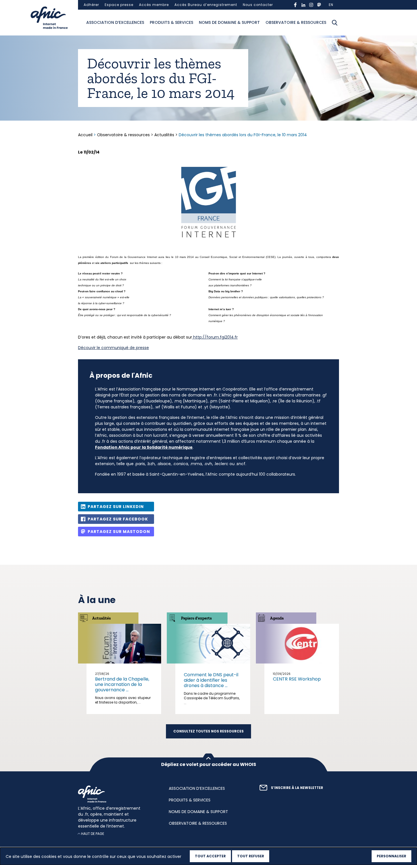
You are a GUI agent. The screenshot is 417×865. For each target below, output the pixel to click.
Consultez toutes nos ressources (208, 731)
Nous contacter (258, 5)
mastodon (319, 5)
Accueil (86, 135)
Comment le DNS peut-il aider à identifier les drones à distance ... (211, 680)
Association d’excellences (115, 22)
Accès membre (154, 5)
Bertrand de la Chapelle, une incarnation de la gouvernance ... (122, 684)
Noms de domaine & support (229, 22)
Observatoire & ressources (296, 22)
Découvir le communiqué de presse (113, 347)
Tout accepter (210, 856)
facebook (295, 5)
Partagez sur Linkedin (116, 506)
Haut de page (92, 834)
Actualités (164, 135)
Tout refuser (250, 856)
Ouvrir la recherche (334, 22)
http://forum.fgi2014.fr (215, 337)
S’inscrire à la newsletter (297, 788)
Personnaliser (391, 856)
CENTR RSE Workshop (297, 679)
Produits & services (171, 22)
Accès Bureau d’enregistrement (205, 5)
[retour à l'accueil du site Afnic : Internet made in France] (117, 794)
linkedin (303, 5)
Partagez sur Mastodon (119, 531)
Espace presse (119, 5)
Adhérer (91, 5)
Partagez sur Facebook (118, 519)
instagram (311, 5)
